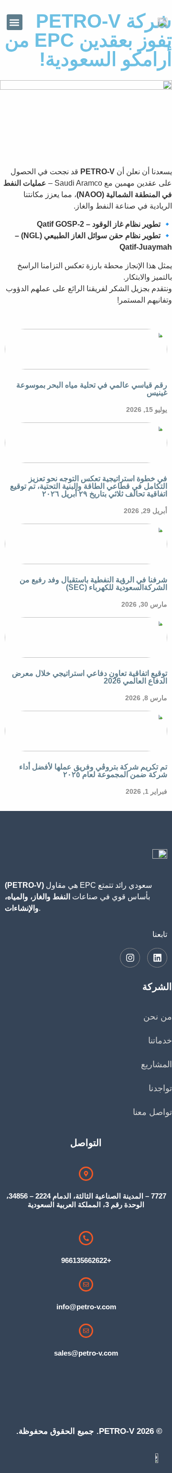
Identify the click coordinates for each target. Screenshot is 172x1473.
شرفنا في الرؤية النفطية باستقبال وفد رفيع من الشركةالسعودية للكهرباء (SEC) (93, 583)
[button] (14, 22)
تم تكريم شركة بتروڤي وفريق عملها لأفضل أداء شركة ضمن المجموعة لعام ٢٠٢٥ (93, 771)
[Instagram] (130, 958)
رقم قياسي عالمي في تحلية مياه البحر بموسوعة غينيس (91, 389)
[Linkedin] (157, 958)
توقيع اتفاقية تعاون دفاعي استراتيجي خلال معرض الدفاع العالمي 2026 (89, 677)
